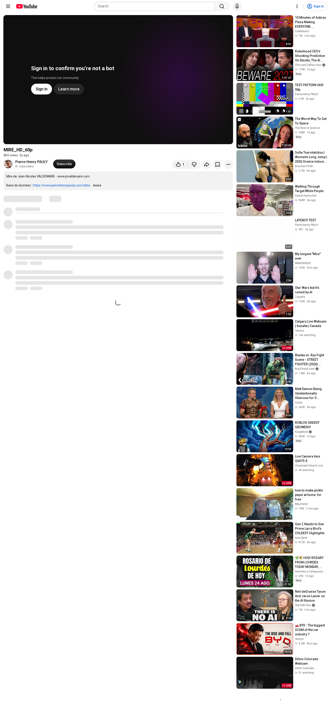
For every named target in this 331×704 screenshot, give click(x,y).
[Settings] (297, 6)
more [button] (97, 185)
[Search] (222, 6)
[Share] (206, 164)
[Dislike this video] (194, 164)
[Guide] (8, 6)
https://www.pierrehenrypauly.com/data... (62, 185)
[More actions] (228, 164)
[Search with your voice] (237, 6)
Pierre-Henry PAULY (31, 162)
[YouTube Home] (26, 6)
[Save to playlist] (217, 164)
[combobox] (156, 6)
